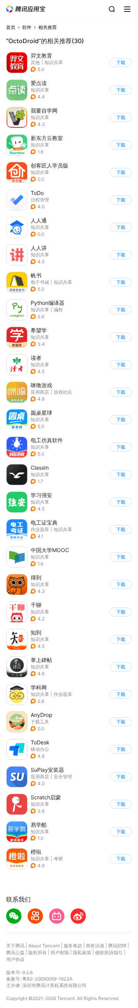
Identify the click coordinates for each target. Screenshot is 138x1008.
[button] (25, 9)
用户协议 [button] (15, 959)
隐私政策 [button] (82, 952)
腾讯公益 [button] (15, 952)
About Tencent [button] (44, 945)
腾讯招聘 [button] (117, 945)
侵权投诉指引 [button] (109, 952)
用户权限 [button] (60, 952)
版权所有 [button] (37, 952)
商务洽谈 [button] (95, 945)
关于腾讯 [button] (15, 945)
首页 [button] (10, 27)
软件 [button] (26, 27)
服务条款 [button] (73, 945)
